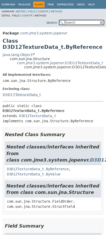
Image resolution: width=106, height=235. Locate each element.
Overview (8, 4)
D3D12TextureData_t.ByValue (33, 174)
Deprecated (65, 4)
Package (24, 4)
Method (56, 11)
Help (91, 4)
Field (32, 11)
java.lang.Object (17, 55)
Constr (43, 11)
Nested (21, 11)
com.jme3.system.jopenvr (43, 33)
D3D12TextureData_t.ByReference (38, 169)
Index (81, 4)
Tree (50, 4)
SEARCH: (52, 22)
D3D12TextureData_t (22, 95)
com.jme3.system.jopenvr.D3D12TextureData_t (60, 63)
